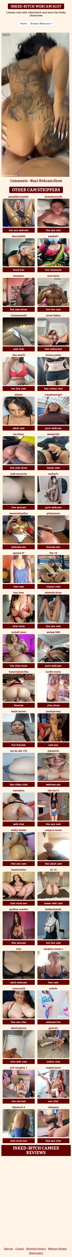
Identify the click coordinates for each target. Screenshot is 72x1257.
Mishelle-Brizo (53, 592)
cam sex (53, 745)
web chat (18, 349)
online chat (53, 1061)
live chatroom (53, 269)
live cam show (18, 309)
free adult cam (53, 863)
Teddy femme (18, 830)
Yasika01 (53, 236)
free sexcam (19, 507)
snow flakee (53, 315)
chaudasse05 (19, 315)
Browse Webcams (41, 23)
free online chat (53, 388)
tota (18, 948)
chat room (19, 626)
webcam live (53, 1022)
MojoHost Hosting (36, 1248)
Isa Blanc (18, 434)
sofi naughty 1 (18, 1067)
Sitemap (8, 1248)
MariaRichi (53, 751)
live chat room (18, 467)
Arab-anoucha (18, 473)
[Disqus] (36, 1202)
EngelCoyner (53, 1067)
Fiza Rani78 (19, 355)
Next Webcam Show (46, 181)
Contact (19, 1248)
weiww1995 (53, 632)
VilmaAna (53, 1107)
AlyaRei (19, 394)
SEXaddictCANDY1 (18, 196)
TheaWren (18, 275)
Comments (19, 181)
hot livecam (19, 745)
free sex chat (18, 1022)
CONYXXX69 (18, 988)
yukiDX (53, 988)
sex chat (53, 1101)
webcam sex (18, 547)
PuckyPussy (53, 711)
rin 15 (53, 869)
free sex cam (18, 863)
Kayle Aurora (18, 711)
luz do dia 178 (18, 751)
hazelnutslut (18, 869)
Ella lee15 (53, 790)
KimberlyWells (53, 909)
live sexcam (19, 1101)
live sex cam (53, 230)
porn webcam (53, 428)
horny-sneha (53, 355)
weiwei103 (53, 434)
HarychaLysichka (18, 671)
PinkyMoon (53, 513)
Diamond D (18, 1107)
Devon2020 (18, 236)
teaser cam (53, 467)
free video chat (19, 784)
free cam (19, 586)
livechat (18, 705)
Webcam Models (57, 1248)
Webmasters (36, 1253)
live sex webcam (18, 230)
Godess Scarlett (18, 909)
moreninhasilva (18, 513)
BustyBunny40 (53, 196)
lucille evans (53, 671)
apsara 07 (18, 553)
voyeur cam (53, 586)
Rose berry (53, 275)
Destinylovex (18, 1028)
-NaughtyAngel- (53, 394)
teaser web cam (53, 903)
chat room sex (18, 903)
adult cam (18, 428)
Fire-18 (53, 553)
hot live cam (53, 309)
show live (18, 269)
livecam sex (53, 547)
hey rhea (18, 592)
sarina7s (53, 473)
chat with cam (18, 1061)
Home (23, 23)
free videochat (53, 349)
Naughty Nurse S (53, 948)
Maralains (18, 790)
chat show (53, 705)
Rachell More (18, 632)
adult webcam (18, 982)
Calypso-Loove (53, 830)
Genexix (53, 1028)
